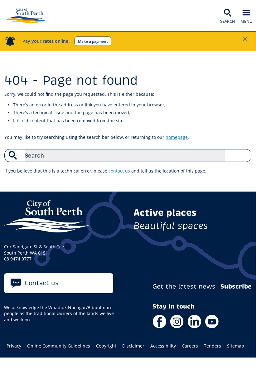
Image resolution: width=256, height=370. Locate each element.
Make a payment (93, 41)
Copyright (106, 346)
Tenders (212, 346)
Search (243, 155)
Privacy (14, 346)
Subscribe (236, 286)
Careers (190, 346)
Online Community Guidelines (58, 346)
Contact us (42, 283)
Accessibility (163, 346)
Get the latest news (183, 286)
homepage (177, 137)
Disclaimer (133, 346)
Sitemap (235, 346)
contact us (119, 171)
